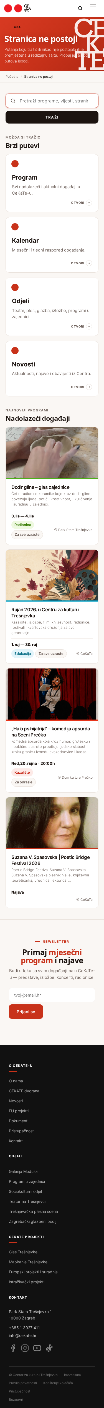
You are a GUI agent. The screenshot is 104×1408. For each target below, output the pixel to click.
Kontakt (16, 1140)
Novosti (16, 1100)
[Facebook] (13, 1348)
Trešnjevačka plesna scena (33, 1211)
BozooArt (16, 1399)
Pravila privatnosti (23, 1383)
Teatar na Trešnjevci (27, 1201)
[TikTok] (49, 1348)
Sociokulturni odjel (25, 1191)
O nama (16, 1080)
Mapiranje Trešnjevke (28, 1261)
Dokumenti (18, 1120)
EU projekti (19, 1110)
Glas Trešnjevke (23, 1251)
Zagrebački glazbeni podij (32, 1221)
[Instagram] (25, 1348)
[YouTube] (37, 1348)
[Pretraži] (80, 8)
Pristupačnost (21, 1130)
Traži (51, 117)
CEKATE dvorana (24, 1090)
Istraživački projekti (26, 1281)
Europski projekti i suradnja (33, 1271)
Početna (12, 76)
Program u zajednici (27, 1181)
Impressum (72, 1375)
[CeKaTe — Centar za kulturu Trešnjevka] (17, 8)
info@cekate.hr (22, 1335)
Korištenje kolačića (58, 1383)
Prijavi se (26, 1011)
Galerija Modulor (23, 1171)
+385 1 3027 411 (24, 1327)
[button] (94, 8)
